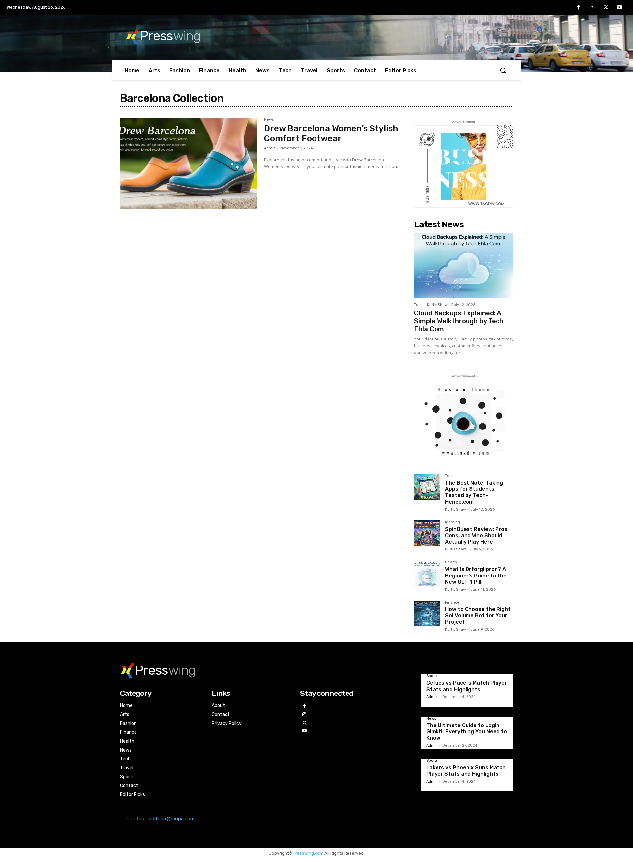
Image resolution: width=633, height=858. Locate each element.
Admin (270, 148)
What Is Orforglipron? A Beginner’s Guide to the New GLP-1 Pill (476, 575)
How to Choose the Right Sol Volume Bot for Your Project (478, 615)
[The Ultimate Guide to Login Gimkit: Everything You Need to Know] (405, 733)
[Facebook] (579, 8)
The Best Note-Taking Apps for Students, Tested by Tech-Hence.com (474, 492)
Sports (431, 676)
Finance (452, 603)
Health (451, 562)
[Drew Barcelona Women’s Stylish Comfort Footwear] (188, 163)
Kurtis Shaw (437, 305)
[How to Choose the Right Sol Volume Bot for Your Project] (427, 613)
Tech (418, 305)
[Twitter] (606, 8)
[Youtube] (619, 8)
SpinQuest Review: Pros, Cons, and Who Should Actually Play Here (477, 535)
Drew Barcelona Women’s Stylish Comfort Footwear (331, 133)
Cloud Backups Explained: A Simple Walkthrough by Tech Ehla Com (458, 321)
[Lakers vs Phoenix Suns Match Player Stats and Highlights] (405, 775)
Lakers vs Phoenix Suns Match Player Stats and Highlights (466, 770)
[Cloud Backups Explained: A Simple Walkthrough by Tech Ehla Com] (463, 265)
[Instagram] (592, 8)
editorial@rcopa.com (172, 819)
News (269, 120)
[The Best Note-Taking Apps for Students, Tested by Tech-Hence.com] (427, 487)
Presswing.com (307, 853)
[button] (503, 70)
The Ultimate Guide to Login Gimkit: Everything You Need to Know (466, 731)
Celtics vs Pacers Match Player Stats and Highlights (466, 686)
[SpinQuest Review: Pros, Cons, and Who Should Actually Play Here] (427, 533)
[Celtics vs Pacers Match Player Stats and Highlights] (405, 690)
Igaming (452, 522)
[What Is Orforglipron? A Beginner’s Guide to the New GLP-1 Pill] (427, 573)
